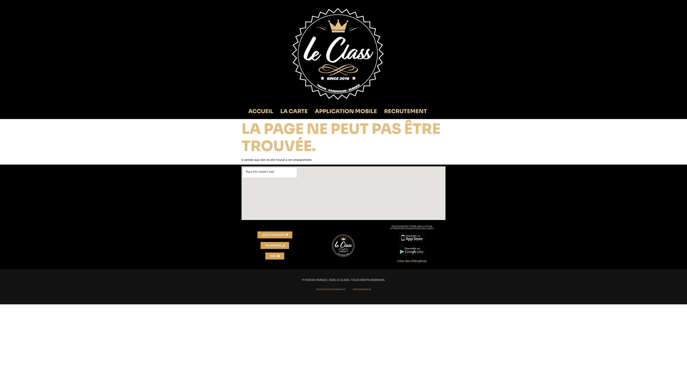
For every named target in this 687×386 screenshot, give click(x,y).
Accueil (260, 111)
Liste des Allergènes (412, 261)
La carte (294, 111)
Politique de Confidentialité (331, 289)
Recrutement (405, 111)
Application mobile (346, 111)
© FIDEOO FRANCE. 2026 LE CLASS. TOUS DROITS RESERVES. (343, 280)
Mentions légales (362, 289)
